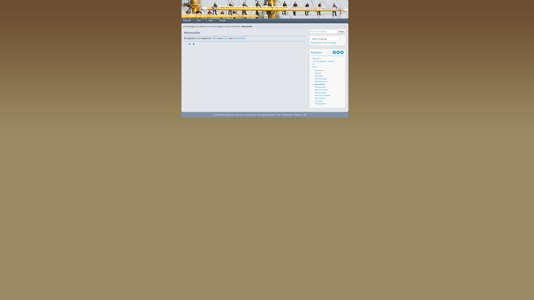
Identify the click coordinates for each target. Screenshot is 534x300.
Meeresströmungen (322, 95)
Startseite (187, 20)
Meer (238, 26)
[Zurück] (190, 44)
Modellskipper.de (191, 26)
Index (210, 20)
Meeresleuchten (321, 90)
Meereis (318, 73)
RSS (305, 115)
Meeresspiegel (320, 92)
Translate (332, 42)
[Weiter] (194, 44)
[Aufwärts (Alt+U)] (334, 52)
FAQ (278, 115)
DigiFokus (298, 115)
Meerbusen (319, 70)
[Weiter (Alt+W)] (342, 52)
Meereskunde (320, 87)
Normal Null (239, 38)
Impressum (239, 115)
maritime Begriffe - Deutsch (220, 26)
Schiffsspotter (287, 115)
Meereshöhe (320, 84)
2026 (218, 115)
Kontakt (222, 20)
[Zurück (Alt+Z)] (338, 52)
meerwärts (319, 101)
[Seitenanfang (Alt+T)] (186, 44)
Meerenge (319, 76)
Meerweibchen (320, 103)
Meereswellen (320, 98)
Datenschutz (251, 115)
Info (198, 20)
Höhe (214, 38)
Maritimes (204, 26)
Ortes (225, 38)
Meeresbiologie (321, 79)
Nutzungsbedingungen (266, 115)
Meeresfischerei (321, 81)
